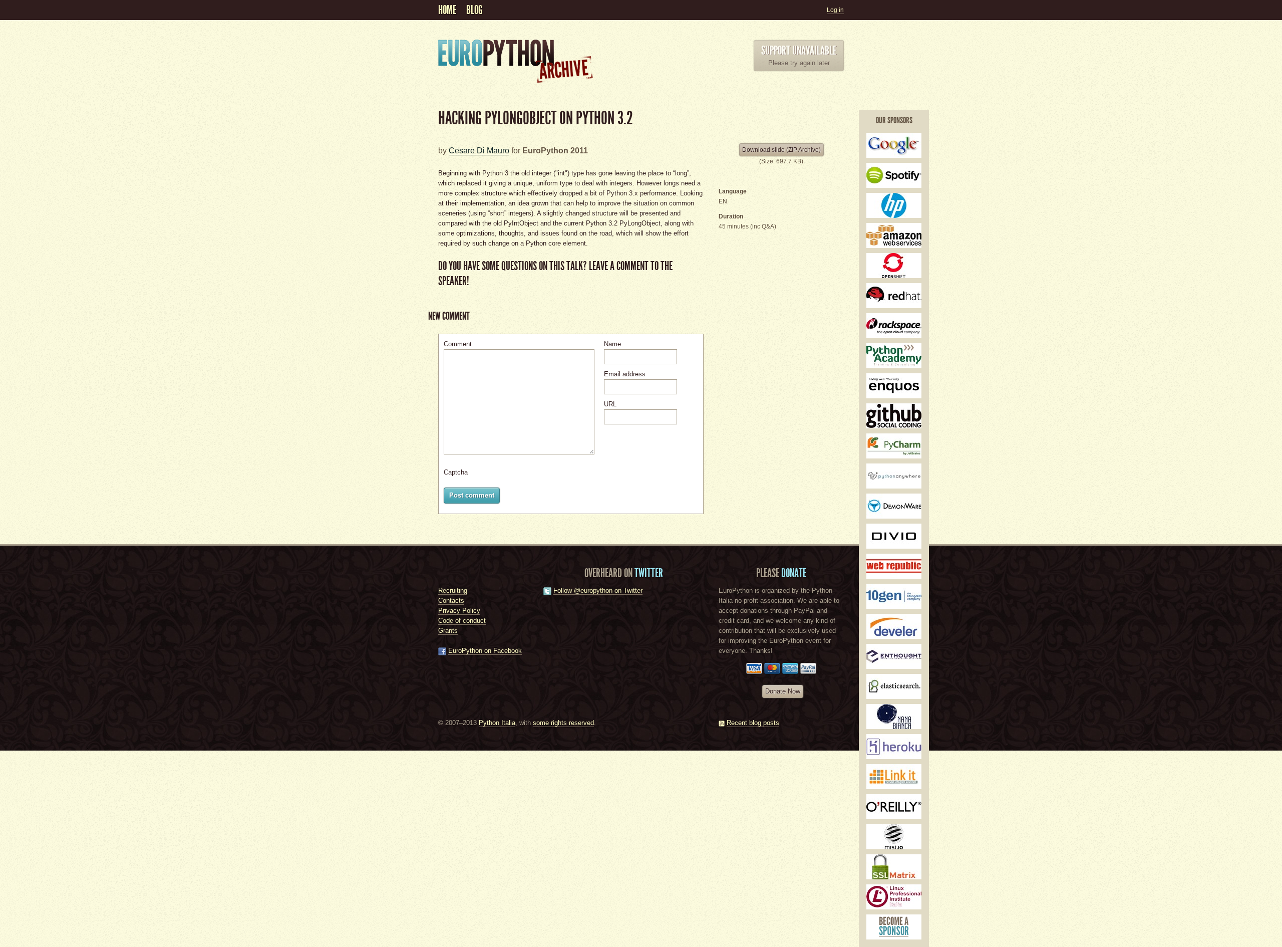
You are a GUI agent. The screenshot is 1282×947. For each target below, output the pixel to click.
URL (610, 404)
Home (447, 10)
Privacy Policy (459, 610)
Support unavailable (798, 51)
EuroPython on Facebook (485, 650)
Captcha (456, 472)
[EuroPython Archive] (520, 83)
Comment (458, 344)
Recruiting (452, 590)
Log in (835, 10)
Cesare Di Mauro (479, 150)
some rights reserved (563, 723)
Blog (474, 10)
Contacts (451, 600)
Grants (448, 630)
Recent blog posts (753, 723)
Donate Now (782, 691)
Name (612, 344)
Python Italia (497, 723)
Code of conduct (462, 620)
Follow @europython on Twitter (598, 590)
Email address (625, 374)
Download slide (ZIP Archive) (781, 149)
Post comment (471, 495)
